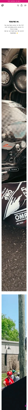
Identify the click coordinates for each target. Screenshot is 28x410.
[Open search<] (18, 5)
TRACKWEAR (14, 169)
